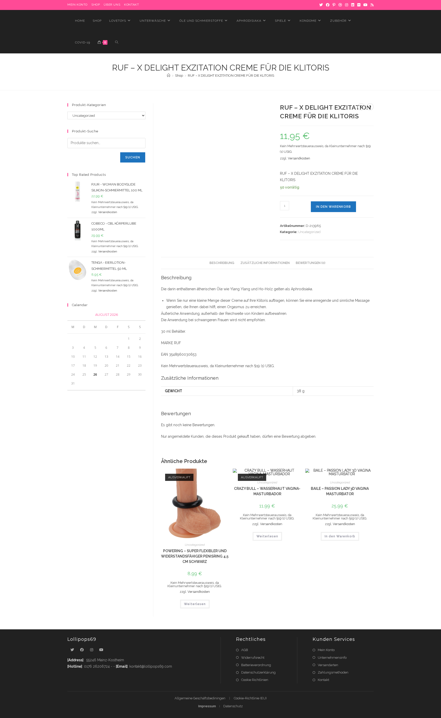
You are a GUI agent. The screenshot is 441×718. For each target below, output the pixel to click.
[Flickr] (359, 4)
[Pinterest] (334, 4)
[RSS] (371, 4)
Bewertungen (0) (310, 263)
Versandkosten (299, 158)
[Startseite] (168, 75)
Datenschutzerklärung (258, 672)
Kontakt (131, 4)
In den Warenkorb (333, 207)
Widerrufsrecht (252, 657)
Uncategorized (309, 232)
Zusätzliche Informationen (265, 263)
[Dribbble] (340, 4)
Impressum (207, 706)
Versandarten (328, 665)
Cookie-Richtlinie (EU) (250, 698)
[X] (321, 4)
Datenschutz (233, 706)
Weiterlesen (195, 604)
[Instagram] (347, 4)
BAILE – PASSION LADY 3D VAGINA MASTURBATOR (340, 491)
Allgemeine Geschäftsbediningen (200, 698)
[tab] (222, 263)
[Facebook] (327, 4)
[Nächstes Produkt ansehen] (370, 106)
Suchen (132, 157)
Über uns (112, 4)
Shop (95, 4)
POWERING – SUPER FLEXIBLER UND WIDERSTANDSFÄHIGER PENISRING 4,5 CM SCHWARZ (194, 556)
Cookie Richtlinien (254, 680)
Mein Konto (326, 650)
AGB (244, 650)
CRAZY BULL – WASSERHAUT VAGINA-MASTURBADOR (267, 491)
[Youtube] (101, 650)
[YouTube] (365, 4)
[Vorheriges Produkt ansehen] (361, 106)
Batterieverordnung (256, 665)
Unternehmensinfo (332, 657)
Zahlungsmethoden (333, 672)
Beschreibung (222, 263)
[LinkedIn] (353, 4)
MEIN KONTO (77, 4)
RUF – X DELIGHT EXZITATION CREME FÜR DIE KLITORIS (231, 75)
